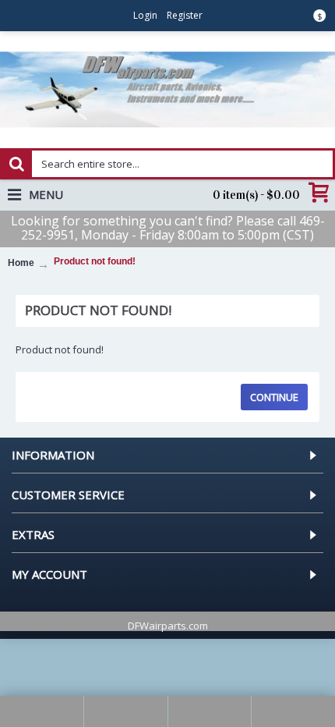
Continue (274, 397)
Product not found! (95, 261)
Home (21, 262)
